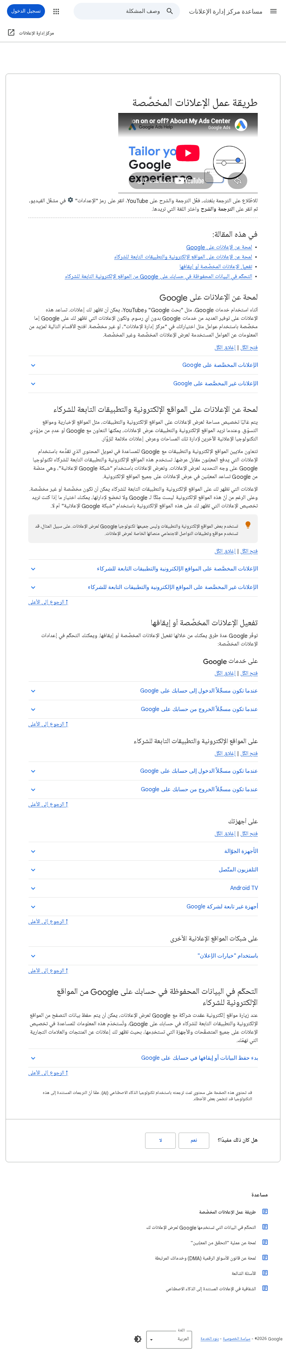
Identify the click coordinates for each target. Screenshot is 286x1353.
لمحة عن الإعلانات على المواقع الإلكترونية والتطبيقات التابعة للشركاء (183, 257)
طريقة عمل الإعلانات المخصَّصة (227, 1212)
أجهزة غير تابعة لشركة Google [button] (222, 906)
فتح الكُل (249, 348)
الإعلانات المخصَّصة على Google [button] (220, 365)
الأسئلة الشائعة (244, 1273)
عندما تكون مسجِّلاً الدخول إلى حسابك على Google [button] (199, 690)
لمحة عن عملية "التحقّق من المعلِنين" (223, 1243)
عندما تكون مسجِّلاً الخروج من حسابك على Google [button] (199, 709)
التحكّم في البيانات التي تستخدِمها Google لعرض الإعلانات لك (201, 1227)
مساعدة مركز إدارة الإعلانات (226, 11)
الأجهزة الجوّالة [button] (241, 851)
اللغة (181, 1330)
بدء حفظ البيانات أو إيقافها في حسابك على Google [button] (199, 1058)
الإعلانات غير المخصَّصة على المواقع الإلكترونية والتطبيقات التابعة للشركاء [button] (173, 587)
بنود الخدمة (210, 1339)
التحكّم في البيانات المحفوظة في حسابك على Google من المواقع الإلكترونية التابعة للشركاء (158, 276)
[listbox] (169, 1340)
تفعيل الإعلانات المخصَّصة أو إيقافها (216, 267)
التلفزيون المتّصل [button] (238, 869)
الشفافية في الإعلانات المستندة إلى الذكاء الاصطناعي (211, 1289)
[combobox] (117, 11)
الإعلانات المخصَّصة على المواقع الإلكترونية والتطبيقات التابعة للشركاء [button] (177, 568)
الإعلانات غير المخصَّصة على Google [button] (215, 383)
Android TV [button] (244, 888)
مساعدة (259, 1195)
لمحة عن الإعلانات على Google (219, 247)
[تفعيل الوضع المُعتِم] (137, 1339)
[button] (273, 11)
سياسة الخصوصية (236, 1339)
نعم (194, 1140)
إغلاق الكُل (225, 348)
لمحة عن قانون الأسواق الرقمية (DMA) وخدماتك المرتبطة (205, 1258)
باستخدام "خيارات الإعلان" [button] (227, 955)
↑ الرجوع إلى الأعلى (48, 602)
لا (160, 1140)
